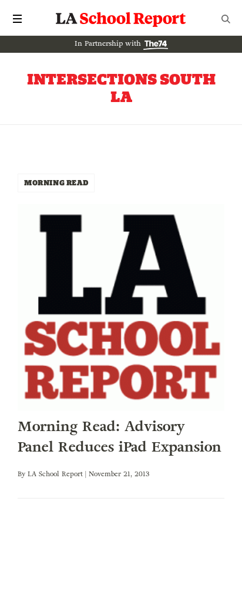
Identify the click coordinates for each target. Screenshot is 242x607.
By (23, 474)
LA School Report (121, 18)
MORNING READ (56, 182)
